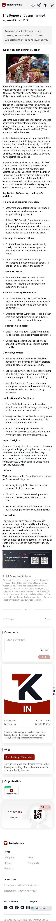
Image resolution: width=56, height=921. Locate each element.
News (30, 857)
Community (33, 862)
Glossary (8, 862)
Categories (9, 857)
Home (7, 851)
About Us (8, 868)
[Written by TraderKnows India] (27, 691)
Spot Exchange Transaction (19, 757)
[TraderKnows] (12, 5)
